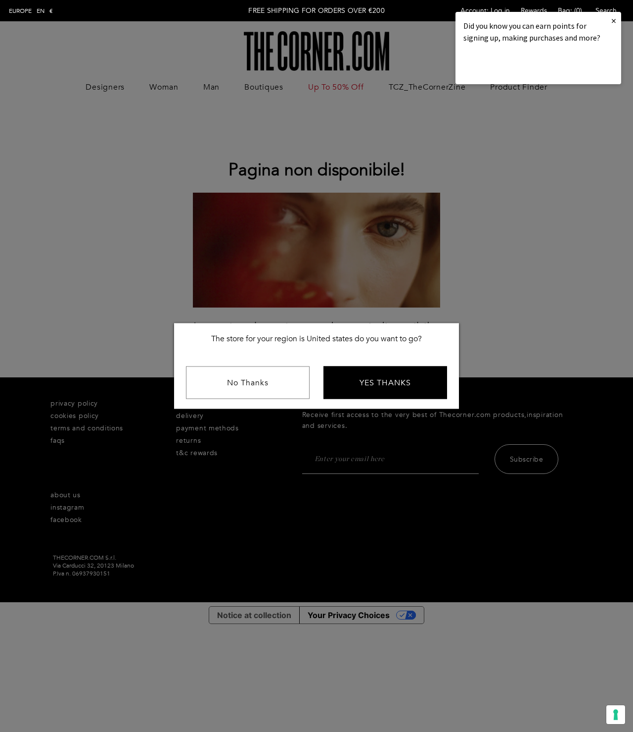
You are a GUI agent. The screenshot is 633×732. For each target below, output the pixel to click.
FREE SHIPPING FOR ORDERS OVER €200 (316, 10)
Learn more (497, 64)
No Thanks (248, 382)
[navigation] (31, 10)
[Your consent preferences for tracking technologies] (615, 714)
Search (606, 10)
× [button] (613, 20)
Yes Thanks (385, 382)
